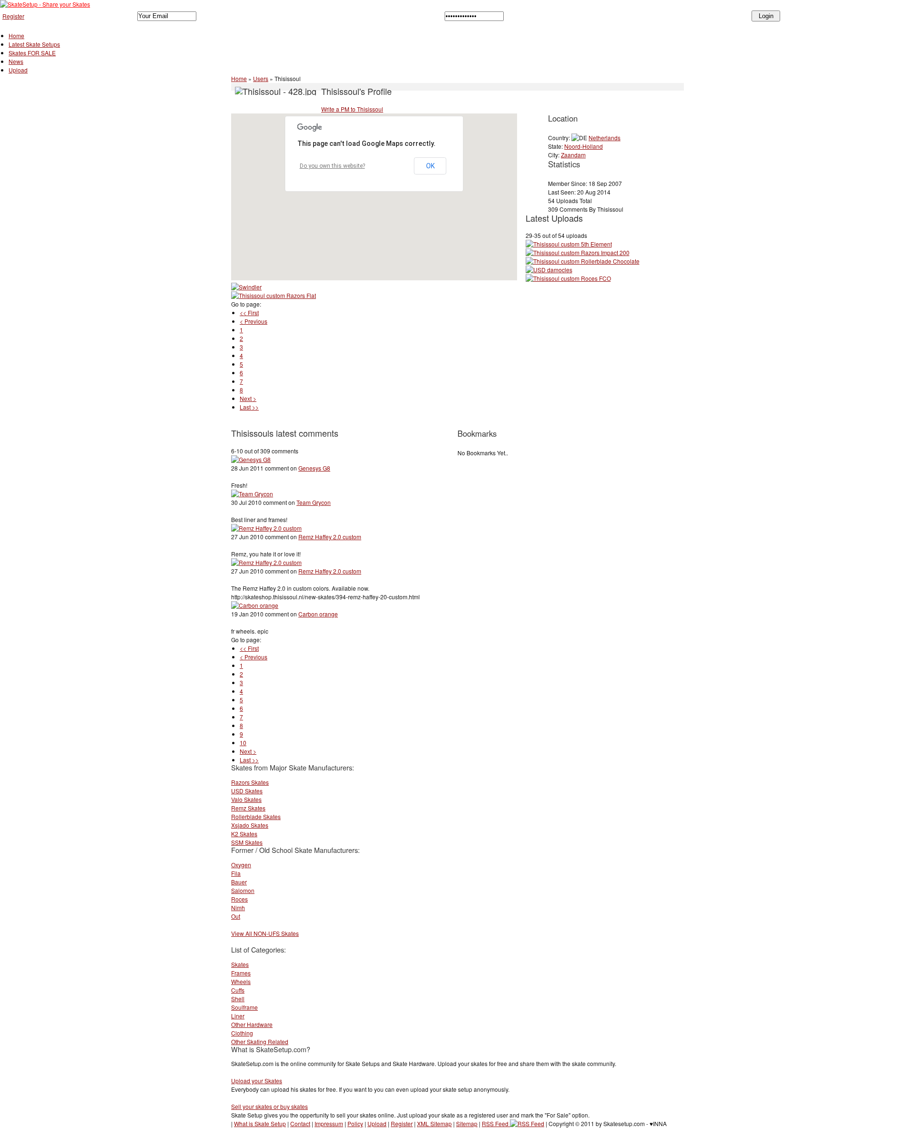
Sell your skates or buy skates (269, 1106)
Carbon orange (318, 614)
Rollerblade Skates (256, 816)
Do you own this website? (332, 166)
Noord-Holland (583, 146)
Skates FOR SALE (32, 53)
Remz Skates (248, 808)
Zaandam (573, 155)
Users (260, 78)
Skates (240, 964)
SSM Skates (247, 842)
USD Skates (247, 791)
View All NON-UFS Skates (265, 933)
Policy (355, 1123)
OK (430, 166)
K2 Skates (244, 834)
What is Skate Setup (260, 1123)
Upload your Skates (256, 1081)
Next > (248, 398)
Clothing (242, 1033)
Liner (237, 1016)
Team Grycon (313, 502)
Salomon (242, 890)
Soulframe (244, 1007)
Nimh (238, 907)
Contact (300, 1123)
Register (13, 16)
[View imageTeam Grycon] (252, 494)
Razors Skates (250, 782)
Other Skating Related (259, 1041)
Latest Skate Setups (34, 44)
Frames (241, 973)
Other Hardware (252, 1024)
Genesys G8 (314, 468)
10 (243, 742)
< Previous (253, 321)
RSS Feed (496, 1123)
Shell (237, 999)
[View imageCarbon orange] (254, 605)
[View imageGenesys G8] (251, 459)
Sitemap (467, 1123)
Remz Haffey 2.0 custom (329, 537)
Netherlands (604, 137)
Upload (18, 70)
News (16, 61)
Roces (239, 899)
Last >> (249, 407)
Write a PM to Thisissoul (352, 109)
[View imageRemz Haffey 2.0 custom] (266, 528)
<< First (249, 312)
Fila (236, 873)
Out (235, 916)
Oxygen (241, 865)
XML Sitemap (434, 1123)
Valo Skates (246, 799)
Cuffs (237, 990)
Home (16, 35)
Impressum (329, 1123)
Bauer (239, 882)
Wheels (241, 981)
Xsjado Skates (249, 825)
